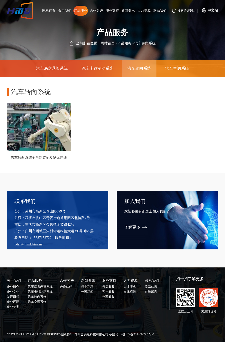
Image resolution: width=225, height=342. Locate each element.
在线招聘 (129, 291)
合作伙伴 (66, 286)
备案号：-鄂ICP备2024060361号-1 (131, 334)
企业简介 (13, 286)
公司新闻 (87, 291)
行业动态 (87, 286)
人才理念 (129, 286)
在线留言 (151, 291)
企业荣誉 (13, 307)
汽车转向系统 (139, 68)
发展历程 (13, 296)
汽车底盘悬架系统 (52, 68)
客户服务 (108, 291)
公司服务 (108, 296)
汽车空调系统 (177, 68)
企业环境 (13, 302)
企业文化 (13, 291)
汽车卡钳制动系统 (97, 68)
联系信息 (151, 286)
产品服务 (125, 43)
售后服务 (108, 286)
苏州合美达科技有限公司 (91, 334)
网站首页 (108, 43)
